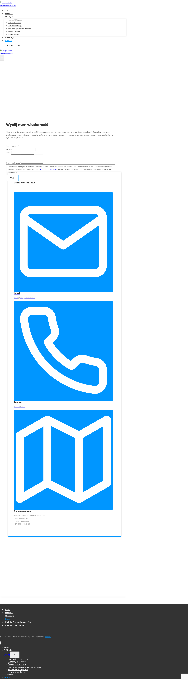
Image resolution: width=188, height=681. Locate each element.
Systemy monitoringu (15, 26)
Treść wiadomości (13, 163)
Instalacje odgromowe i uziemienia (19, 29)
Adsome (48, 637)
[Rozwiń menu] (2, 57)
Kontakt (8, 40)
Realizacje (9, 37)
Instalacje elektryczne (15, 20)
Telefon (9, 149)
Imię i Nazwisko (12, 146)
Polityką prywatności (48, 169)
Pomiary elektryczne (14, 32)
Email (8, 153)
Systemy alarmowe (14, 23)
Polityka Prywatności (14, 625)
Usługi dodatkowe (14, 35)
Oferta (7, 654)
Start (7, 10)
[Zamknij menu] (0, 643)
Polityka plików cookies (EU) (18, 622)
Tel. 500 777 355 (12, 45)
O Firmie (9, 13)
